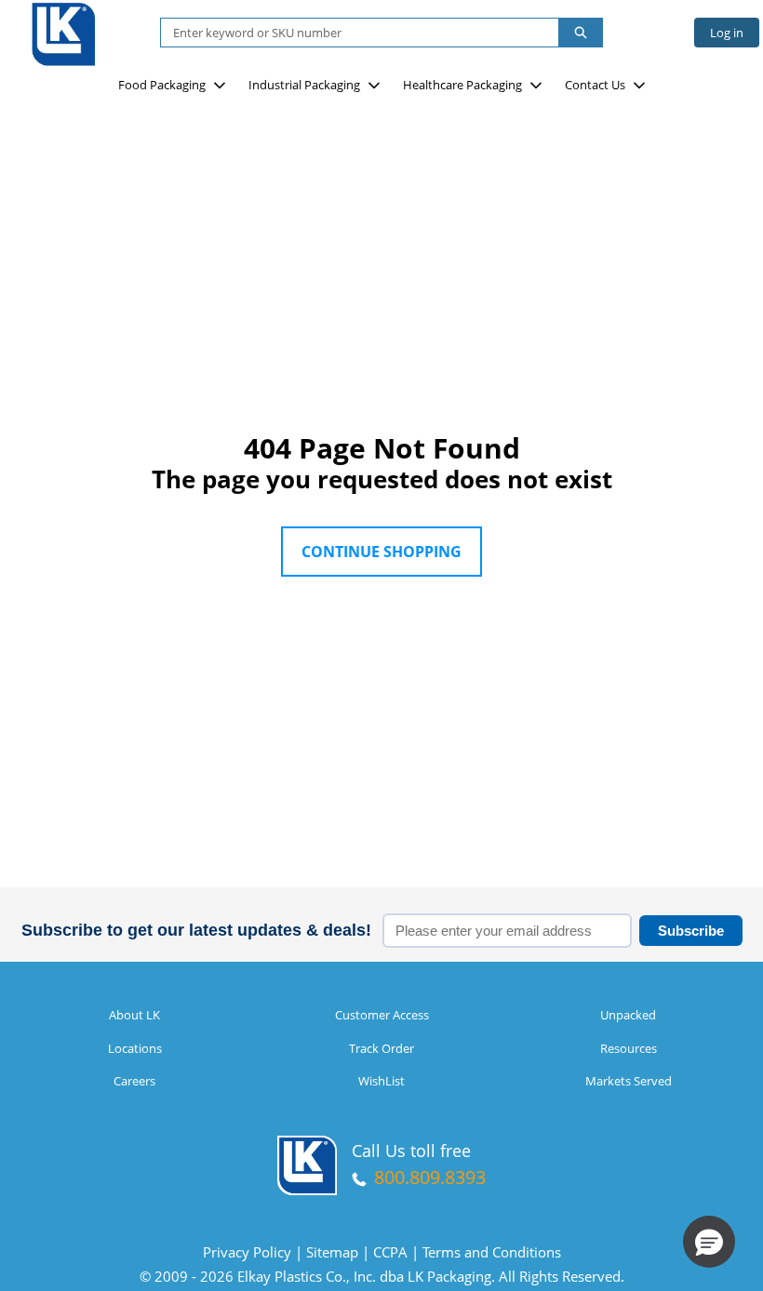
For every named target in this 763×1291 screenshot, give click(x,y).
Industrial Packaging (304, 84)
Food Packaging (162, 84)
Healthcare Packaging (462, 84)
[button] (709, 1242)
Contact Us (595, 84)
